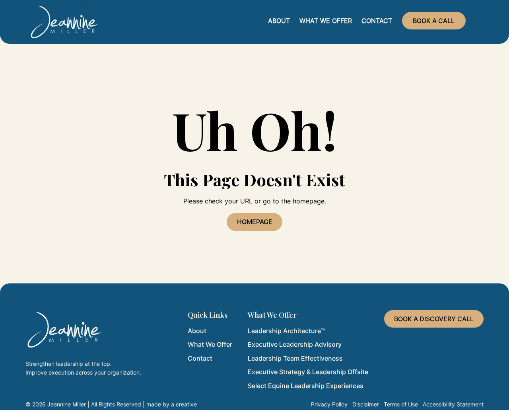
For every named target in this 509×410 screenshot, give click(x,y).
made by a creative (171, 404)
